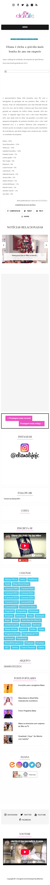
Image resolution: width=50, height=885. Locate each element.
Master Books (11, 629)
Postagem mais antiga (30, 423)
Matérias (23, 629)
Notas (35, 39)
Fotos (30, 616)
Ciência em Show (28, 607)
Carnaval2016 (27, 602)
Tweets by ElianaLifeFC (12, 499)
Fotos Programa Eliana (27, 711)
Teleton (15, 647)
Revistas (40, 643)
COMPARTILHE (14, 211)
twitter (27, 815)
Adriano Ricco (11, 579)
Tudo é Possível (28, 647)
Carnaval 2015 (11, 602)
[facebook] (18, 5)
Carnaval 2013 (11, 598)
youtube (42, 815)
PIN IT (41, 211)
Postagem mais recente (20, 418)
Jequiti (16, 620)
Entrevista (20, 616)
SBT (7, 647)
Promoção (9, 638)
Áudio (7, 584)
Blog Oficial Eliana (21, 584)
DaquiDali (9, 611)
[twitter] (23, 5)
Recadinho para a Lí (13, 643)
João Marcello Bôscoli (24, 39)
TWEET (29, 211)
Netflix (33, 629)
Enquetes (9, 616)
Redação (29, 643)
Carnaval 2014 (27, 598)
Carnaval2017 (11, 607)
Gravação (40, 616)
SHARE (26, 216)
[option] (24, 250)
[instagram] (13, 5)
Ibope (7, 620)
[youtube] (27, 5)
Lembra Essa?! (11, 625)
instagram (12, 815)
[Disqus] (25, 316)
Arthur (13, 39)
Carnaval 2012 (27, 593)
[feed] (36, 5)
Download (33, 611)
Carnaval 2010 (27, 589)
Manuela (36, 625)
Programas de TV (30, 634)
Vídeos (41, 647)
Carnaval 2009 (11, 589)
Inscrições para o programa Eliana (31, 685)
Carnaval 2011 (11, 593)
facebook (26, 820)
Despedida (21, 611)
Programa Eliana (12, 634)
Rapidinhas (22, 638)
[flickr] (32, 5)
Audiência (33, 579)
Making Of (25, 625)
